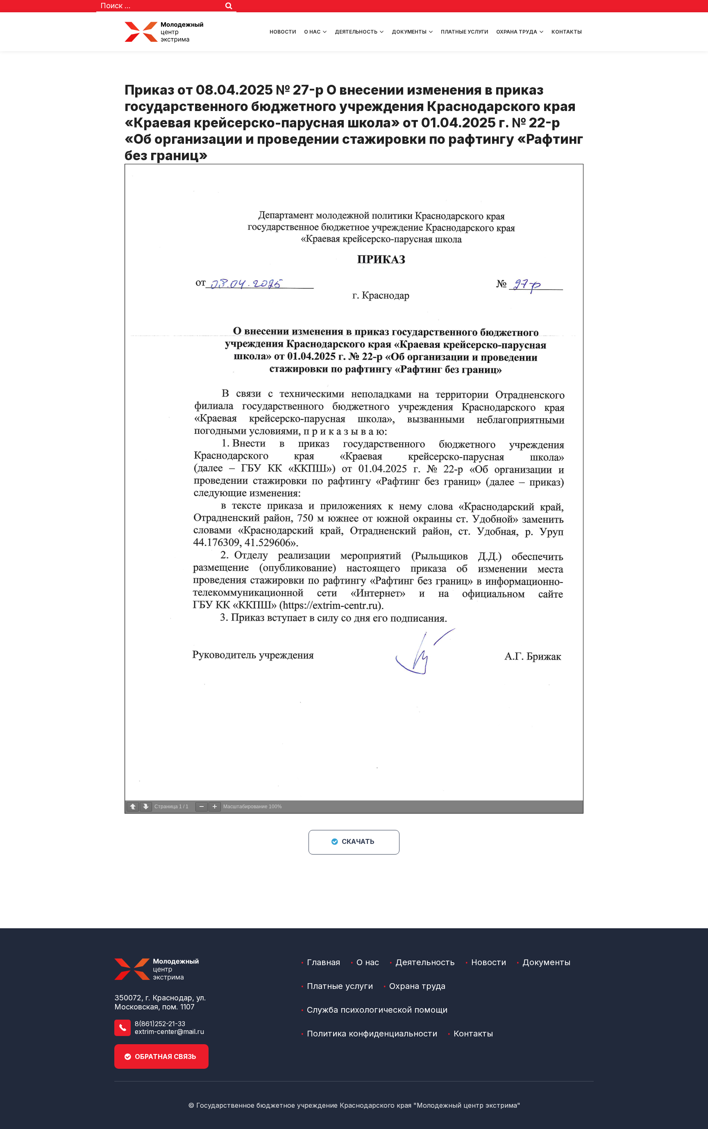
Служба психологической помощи (377, 1010)
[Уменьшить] (201, 807)
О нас (312, 32)
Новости (283, 32)
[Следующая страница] (146, 807)
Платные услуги (464, 32)
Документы (409, 32)
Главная (323, 962)
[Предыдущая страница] (133, 807)
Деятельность (356, 32)
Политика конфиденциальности (372, 1033)
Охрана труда (516, 32)
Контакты (566, 32)
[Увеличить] (215, 807)
